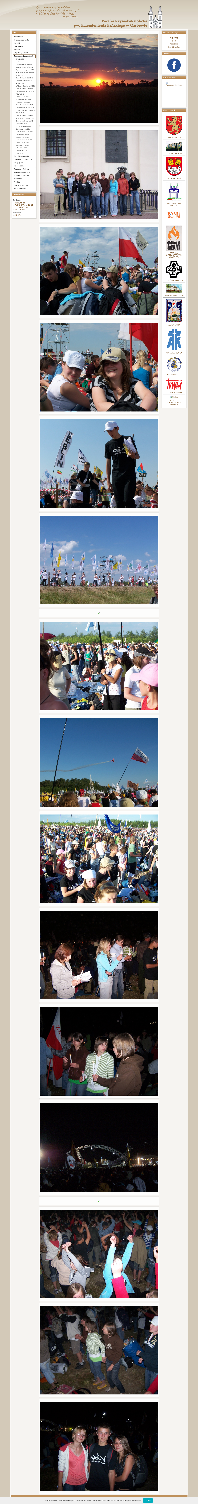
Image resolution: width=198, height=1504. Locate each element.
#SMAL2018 (20, 113)
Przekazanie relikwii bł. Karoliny (25, 110)
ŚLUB (174, 41)
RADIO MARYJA (174, 375)
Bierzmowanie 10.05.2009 (24, 121)
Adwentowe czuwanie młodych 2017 (25, 118)
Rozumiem (148, 1500)
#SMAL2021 (20, 75)
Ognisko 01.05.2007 (22, 145)
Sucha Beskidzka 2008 (23, 126)
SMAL (174, 222)
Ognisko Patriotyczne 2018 (25, 107)
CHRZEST (174, 38)
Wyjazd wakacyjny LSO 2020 (25, 86)
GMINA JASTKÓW (174, 178)
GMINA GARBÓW (174, 137)
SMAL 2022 (20, 59)
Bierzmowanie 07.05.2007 (24, 140)
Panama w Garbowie (23, 102)
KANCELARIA (174, 47)
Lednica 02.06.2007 (22, 142)
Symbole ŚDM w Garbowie (25, 72)
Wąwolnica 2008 (21, 123)
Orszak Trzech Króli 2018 (24, 115)
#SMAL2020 (20, 83)
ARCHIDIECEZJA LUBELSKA (174, 205)
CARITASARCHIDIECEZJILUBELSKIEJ (174, 403)
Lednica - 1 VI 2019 (22, 97)
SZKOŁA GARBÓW (174, 153)
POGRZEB (174, 44)
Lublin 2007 (20, 153)
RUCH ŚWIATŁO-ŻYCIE (173, 280)
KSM (17, 62)
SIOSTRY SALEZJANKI (174, 295)
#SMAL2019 (20, 94)
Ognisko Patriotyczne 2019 (25, 91)
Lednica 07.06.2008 (22, 137)
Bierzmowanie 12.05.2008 (24, 132)
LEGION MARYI (174, 325)
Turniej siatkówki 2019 (23, 99)
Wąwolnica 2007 (21, 148)
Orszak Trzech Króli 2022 (24, 67)
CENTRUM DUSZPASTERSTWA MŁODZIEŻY (174, 255)
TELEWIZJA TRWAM (174, 392)
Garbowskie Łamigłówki (24, 64)
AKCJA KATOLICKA (174, 353)
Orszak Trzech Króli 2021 (24, 78)
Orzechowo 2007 (21, 150)
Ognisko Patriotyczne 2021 (25, 70)
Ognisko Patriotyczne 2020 (25, 80)
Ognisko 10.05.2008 (22, 134)
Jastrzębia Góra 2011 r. (24, 129)
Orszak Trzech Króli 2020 (24, 88)
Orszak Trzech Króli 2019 (24, 105)
